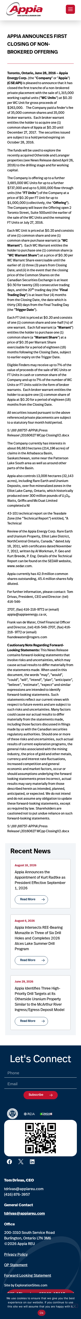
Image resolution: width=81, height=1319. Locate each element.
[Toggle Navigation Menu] (70, 9)
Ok (41, 1312)
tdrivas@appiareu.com (23, 1189)
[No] (74, 1306)
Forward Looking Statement (27, 1276)
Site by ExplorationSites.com (25, 1285)
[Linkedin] (32, 1161)
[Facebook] (9, 1161)
